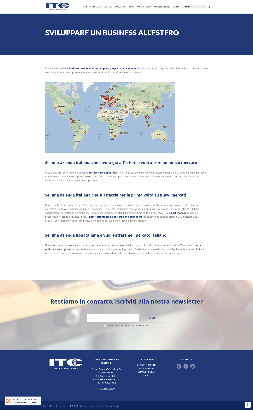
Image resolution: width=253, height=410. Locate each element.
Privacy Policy (111, 406)
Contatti (178, 6)
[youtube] (192, 366)
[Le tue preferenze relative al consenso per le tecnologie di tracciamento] (248, 405)
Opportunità (144, 6)
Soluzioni (120, 6)
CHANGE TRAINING (146, 365)
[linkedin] (185, 366)
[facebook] (179, 366)
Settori (108, 6)
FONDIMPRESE (146, 368)
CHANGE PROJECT (146, 371)
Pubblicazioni (162, 6)
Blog (131, 6)
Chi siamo (95, 6)
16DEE (100, 406)
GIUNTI (146, 375)
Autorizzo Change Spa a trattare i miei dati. (128, 325)
